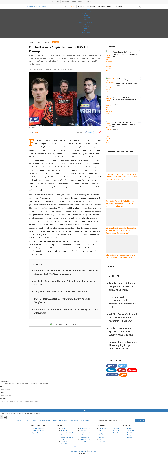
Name (2, 386)
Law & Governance (86, 23)
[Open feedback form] (5, 417)
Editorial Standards (38, 428)
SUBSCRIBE (140, 420)
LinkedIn (112, 370)
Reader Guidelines (38, 430)
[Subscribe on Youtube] (99, 132)
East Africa (64, 444)
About (51, 1)
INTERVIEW (119, 7)
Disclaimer (74, 451)
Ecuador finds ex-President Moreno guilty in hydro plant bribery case (123, 345)
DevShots (116, 428)
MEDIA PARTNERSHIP (60, 421)
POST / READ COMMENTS (70, 324)
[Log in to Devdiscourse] (115, 1)
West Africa (83, 430)
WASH (86, 36)
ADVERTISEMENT (44, 421)
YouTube (130, 433)
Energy (85, 19)
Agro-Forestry (86, 10)
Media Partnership (77, 1)
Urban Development (86, 34)
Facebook (113, 365)
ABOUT (26, 421)
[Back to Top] (1, 417)
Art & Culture (86, 11)
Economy (86, 15)
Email (2, 392)
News (39, 42)
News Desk (116, 433)
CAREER (33, 421)
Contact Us (88, 1)
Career (58, 1)
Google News (113, 374)
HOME (19, 421)
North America (84, 437)
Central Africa (65, 441)
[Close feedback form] (167, 381)
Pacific (63, 428)
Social (86, 28)
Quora (123, 370)
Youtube (133, 370)
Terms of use (83, 451)
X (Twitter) (130, 430)
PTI (30, 69)
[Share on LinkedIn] (94, 132)
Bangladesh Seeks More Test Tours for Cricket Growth (62, 291)
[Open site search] (139, 6)
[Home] (65, 6)
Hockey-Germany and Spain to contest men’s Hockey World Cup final (121, 331)
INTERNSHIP (74, 421)
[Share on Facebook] (85, 132)
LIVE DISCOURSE (91, 7)
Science (86, 26)
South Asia (64, 430)
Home (31, 42)
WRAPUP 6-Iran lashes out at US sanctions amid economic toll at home (123, 317)
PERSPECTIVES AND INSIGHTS (105, 7)
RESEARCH (81, 7)
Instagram (130, 435)
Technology (86, 13)
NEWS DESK (72, 7)
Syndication (36, 433)
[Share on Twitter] (90, 132)
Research (116, 430)
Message (3, 398)
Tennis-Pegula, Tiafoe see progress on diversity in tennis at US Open (122, 286)
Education (86, 17)
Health (85, 25)
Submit (84, 411)
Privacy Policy (92, 451)
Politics (86, 21)
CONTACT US (85, 421)
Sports (86, 30)
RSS (124, 374)
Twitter (124, 365)
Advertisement (66, 1)
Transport (86, 32)
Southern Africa (85, 428)
